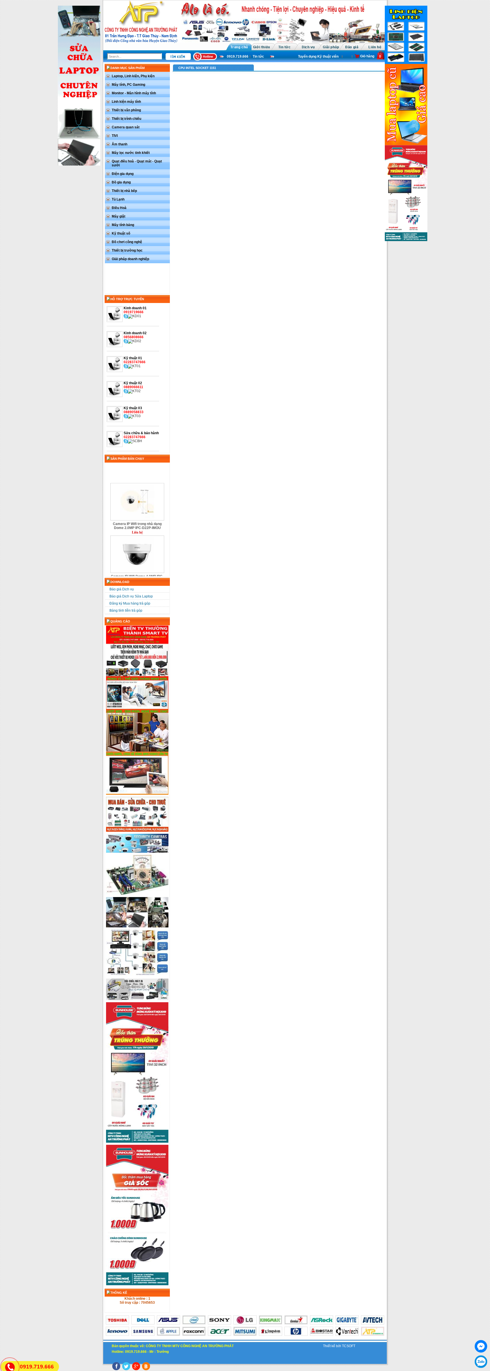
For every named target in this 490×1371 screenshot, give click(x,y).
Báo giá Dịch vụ (121, 589)
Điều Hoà (119, 208)
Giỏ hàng (367, 56)
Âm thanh (119, 144)
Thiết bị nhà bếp (124, 191)
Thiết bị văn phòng (126, 110)
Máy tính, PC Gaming (128, 85)
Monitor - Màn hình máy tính (134, 93)
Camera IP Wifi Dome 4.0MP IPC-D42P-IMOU (137, 561)
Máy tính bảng (123, 225)
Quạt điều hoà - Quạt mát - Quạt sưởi (137, 163)
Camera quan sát (126, 127)
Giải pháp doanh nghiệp (130, 259)
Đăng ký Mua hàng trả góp (129, 603)
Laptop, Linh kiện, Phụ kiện (133, 76)
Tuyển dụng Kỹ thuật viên (310, 56)
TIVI (115, 136)
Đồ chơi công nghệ (127, 242)
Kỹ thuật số (121, 233)
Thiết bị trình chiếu (126, 119)
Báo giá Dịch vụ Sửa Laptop (131, 596)
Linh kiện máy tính (126, 102)
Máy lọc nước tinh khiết (131, 153)
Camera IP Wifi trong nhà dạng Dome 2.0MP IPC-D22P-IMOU (137, 509)
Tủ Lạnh (118, 199)
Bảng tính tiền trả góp (125, 611)
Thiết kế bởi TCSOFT (339, 1346)
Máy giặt (118, 216)
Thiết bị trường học (127, 250)
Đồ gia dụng (121, 182)
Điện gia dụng (123, 174)
